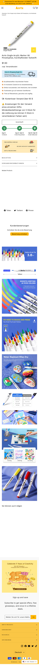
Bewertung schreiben (19, 234)
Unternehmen (6, 640)
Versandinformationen (13, 163)
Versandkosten (11, 67)
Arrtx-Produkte (7, 624)
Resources (5, 634)
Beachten (6, 158)
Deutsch (18, 652)
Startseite (4, 13)
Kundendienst (6, 629)
